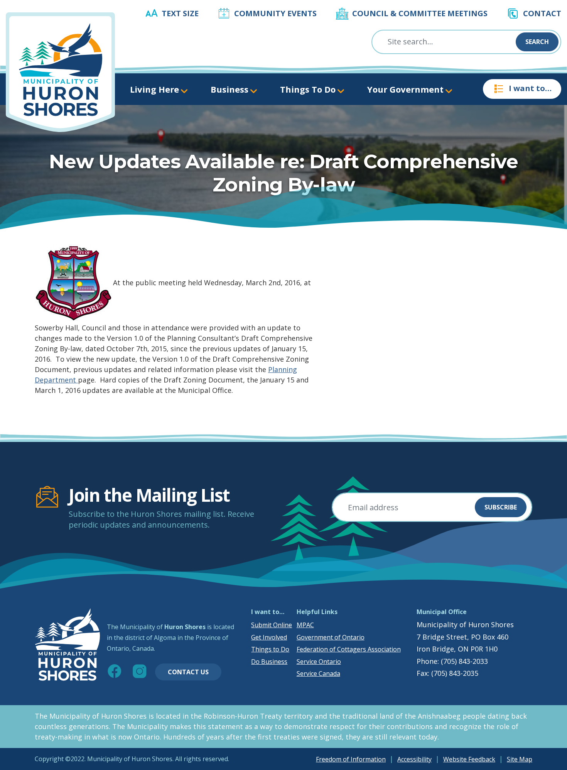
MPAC (305, 625)
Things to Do (270, 649)
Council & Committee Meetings (420, 13)
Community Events (275, 13)
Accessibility (414, 759)
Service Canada (318, 673)
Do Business (269, 661)
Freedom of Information (351, 759)
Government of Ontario (330, 637)
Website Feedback (469, 759)
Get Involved (269, 637)
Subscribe (500, 507)
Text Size (180, 13)
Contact (542, 13)
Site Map (519, 759)
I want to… (530, 88)
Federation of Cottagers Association (349, 649)
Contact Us (188, 672)
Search (537, 41)
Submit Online (271, 625)
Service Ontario (319, 661)
